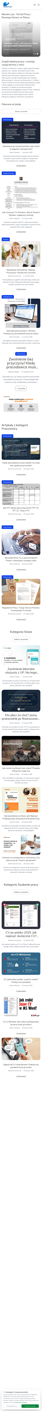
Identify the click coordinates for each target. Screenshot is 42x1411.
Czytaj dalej (21, 388)
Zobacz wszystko (21, 111)
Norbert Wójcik (14, 677)
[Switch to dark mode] (34, 4)
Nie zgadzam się (12, 1406)
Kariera (5, 239)
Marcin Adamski (15, 152)
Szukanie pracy (8, 173)
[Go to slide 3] (37, 54)
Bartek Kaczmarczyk (10, 49)
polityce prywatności (21, 1402)
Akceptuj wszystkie (30, 1406)
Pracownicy (7, 120)
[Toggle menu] (39, 5)
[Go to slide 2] (35, 53)
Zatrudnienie (10, 39)
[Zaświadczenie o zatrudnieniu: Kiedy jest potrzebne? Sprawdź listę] (21, 39)
